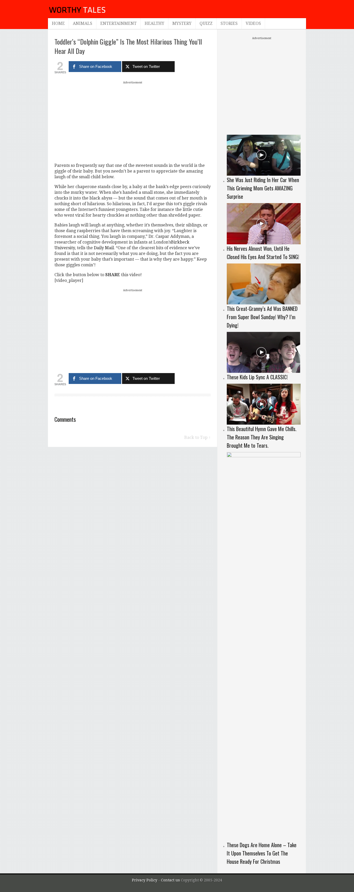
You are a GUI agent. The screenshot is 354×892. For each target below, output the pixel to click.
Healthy (154, 23)
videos (253, 23)
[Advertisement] (132, 121)
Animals (82, 23)
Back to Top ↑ (197, 437)
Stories (229, 23)
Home (58, 23)
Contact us (171, 880)
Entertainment (118, 23)
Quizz (206, 23)
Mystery (182, 23)
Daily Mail (104, 247)
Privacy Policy (144, 880)
